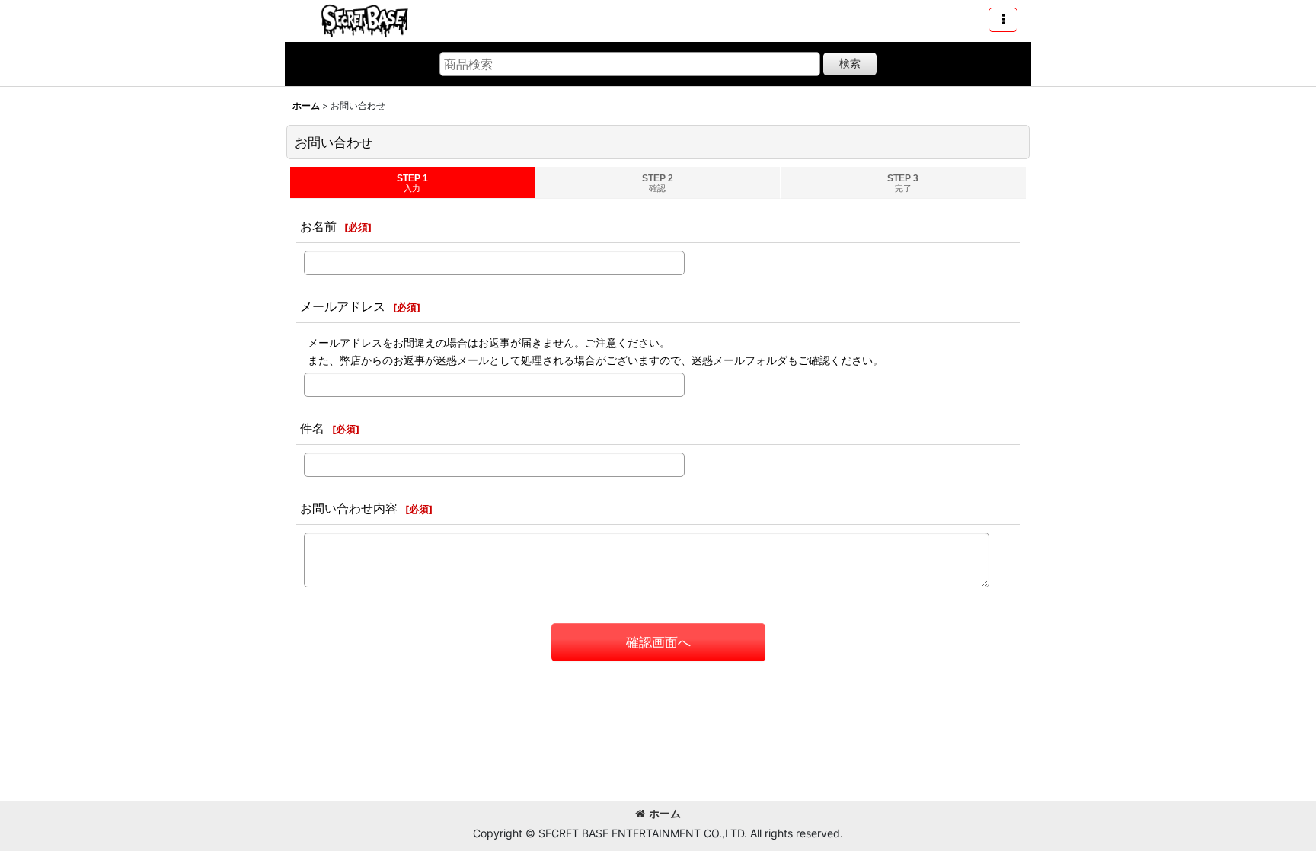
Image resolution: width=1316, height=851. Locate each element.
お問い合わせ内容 (349, 508)
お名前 (318, 226)
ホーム (665, 813)
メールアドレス (342, 306)
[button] (1003, 20)
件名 (312, 428)
